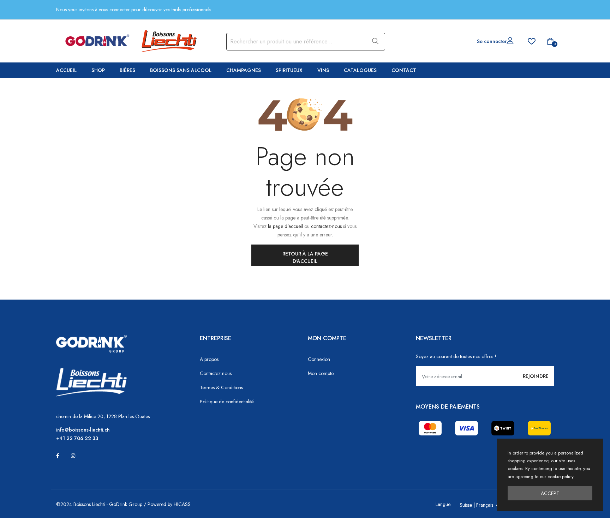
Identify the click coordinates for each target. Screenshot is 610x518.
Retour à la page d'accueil (305, 257)
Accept (550, 493)
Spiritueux (289, 70)
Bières (127, 70)
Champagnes (243, 70)
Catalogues (360, 70)
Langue (443, 504)
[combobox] (295, 41)
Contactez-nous (216, 373)
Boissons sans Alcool (180, 70)
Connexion (319, 359)
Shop (98, 70)
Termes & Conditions (221, 387)
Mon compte (321, 373)
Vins (323, 70)
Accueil (66, 70)
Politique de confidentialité (227, 401)
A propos (209, 359)
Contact (403, 70)
